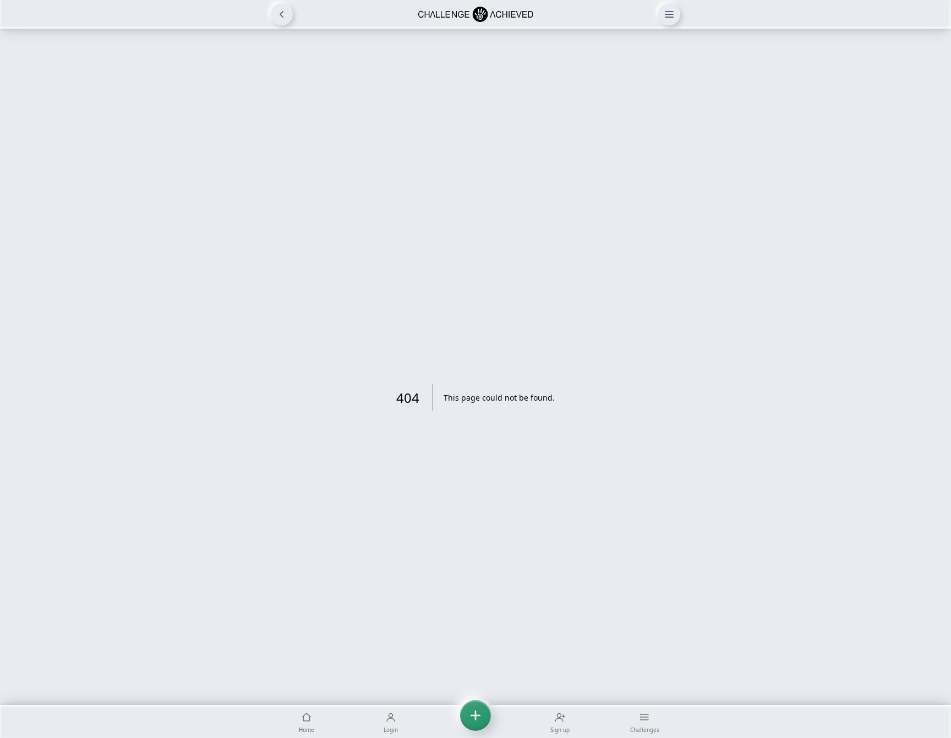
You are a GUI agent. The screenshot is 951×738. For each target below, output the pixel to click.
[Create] (475, 721)
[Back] (282, 14)
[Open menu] (669, 14)
